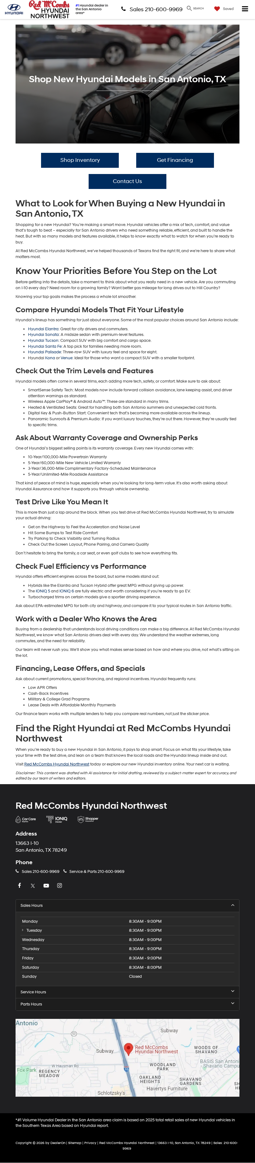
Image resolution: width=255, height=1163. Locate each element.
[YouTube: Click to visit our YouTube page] (47, 885)
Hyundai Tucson (43, 340)
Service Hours (33, 992)
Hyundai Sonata (43, 334)
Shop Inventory (80, 160)
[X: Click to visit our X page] (33, 885)
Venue (66, 357)
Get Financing (175, 160)
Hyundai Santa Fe (45, 346)
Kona (50, 357)
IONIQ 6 (66, 591)
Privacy (90, 1143)
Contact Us (127, 181)
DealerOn (57, 1143)
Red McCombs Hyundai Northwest (56, 764)
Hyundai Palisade (44, 352)
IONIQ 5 (43, 591)
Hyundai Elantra (43, 329)
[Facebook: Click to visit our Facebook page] (20, 885)
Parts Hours (31, 1004)
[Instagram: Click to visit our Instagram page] (60, 885)
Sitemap (74, 1143)
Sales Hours (32, 905)
